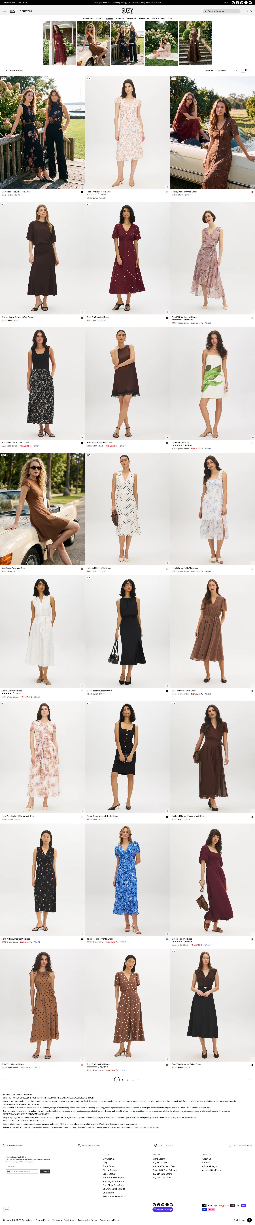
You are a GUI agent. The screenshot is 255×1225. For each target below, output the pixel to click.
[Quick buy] (82, 187)
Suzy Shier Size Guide (113, 1185)
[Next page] (249, 1079)
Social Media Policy (109, 1220)
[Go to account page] (247, 11)
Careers (206, 1162)
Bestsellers (131, 18)
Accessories (144, 18)
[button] (222, 11)
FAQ (105, 1162)
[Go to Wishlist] (243, 11)
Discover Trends (158, 18)
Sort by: (209, 70)
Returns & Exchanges (113, 1177)
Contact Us (108, 1192)
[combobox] (222, 11)
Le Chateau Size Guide (114, 1189)
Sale (170, 18)
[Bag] (250, 11)
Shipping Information (113, 1181)
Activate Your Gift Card (163, 1166)
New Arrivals (88, 18)
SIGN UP (45, 1171)
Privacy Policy (42, 1220)
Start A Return (110, 1170)
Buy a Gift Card (159, 1162)
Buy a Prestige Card (162, 1174)
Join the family (9, 3)
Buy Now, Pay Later (161, 1177)
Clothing (99, 18)
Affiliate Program (210, 1166)
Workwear (120, 18)
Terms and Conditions (63, 1220)
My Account (108, 1158)
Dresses (109, 18)
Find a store (22, 3)
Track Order (108, 1166)
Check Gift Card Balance (164, 1170)
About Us (206, 1158)
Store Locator (159, 1158)
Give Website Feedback (114, 1196)
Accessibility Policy (211, 1170)
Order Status (109, 1174)
